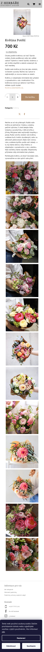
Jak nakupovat (8, 589)
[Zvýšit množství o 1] (18, 97)
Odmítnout (11, 646)
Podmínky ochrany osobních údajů (15, 595)
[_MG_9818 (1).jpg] (22, 520)
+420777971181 (14, 606)
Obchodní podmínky (10, 592)
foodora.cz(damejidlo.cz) (14, 88)
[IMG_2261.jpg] (22, 417)
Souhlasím (31, 646)
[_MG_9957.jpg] (22, 280)
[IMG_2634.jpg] (22, 451)
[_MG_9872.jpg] (22, 212)
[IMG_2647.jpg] (22, 486)
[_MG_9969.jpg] (22, 315)
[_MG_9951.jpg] (22, 246)
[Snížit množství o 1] (7, 97)
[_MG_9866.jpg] (22, 178)
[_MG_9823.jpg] (22, 554)
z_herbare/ (12, 616)
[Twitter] (19, 114)
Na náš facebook (14, 611)
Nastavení (21, 638)
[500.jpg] (22, 349)
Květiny (16, 108)
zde (3, 631)
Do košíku (30, 97)
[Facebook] (24, 114)
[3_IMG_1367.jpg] (22, 383)
